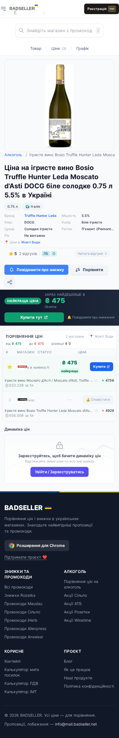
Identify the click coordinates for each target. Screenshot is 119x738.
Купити (99, 366)
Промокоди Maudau (23, 603)
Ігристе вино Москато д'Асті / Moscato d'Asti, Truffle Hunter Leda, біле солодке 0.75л (49, 380)
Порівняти (93, 269)
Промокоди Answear (23, 636)
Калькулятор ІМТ (20, 691)
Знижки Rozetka (19, 595)
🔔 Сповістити (98, 399)
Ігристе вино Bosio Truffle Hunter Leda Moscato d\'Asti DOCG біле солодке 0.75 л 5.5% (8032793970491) (49, 410)
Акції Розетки (77, 612)
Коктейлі (12, 661)
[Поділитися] (9, 282)
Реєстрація (100, 9)
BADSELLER (23, 508)
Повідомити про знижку (40, 269)
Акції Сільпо (75, 595)
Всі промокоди (18, 587)
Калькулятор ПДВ (21, 683)
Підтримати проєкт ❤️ (25, 557)
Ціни (58, 48)
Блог (68, 661)
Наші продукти (78, 677)
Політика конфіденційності (89, 686)
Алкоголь (15, 154)
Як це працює (77, 669)
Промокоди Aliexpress (25, 628)
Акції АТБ (73, 603)
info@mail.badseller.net (76, 724)
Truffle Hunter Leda (40, 216)
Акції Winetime (77, 620)
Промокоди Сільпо (22, 612)
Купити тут (31, 317)
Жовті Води (30, 242)
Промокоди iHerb (20, 620)
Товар (36, 48)
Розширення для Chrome (41, 545)
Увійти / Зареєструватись (59, 471)
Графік (82, 48)
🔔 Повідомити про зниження (91, 317)
